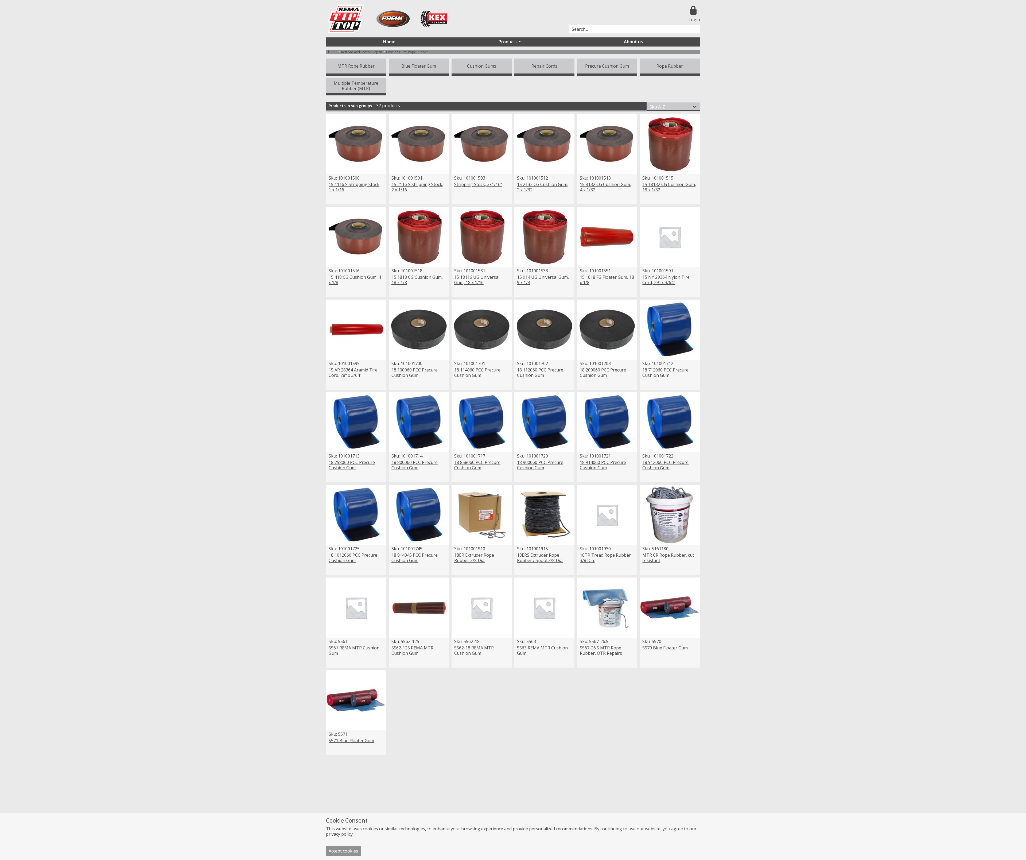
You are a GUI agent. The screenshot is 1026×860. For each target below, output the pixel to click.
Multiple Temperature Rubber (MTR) (356, 85)
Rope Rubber (669, 66)
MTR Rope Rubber (356, 66)
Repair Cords (544, 66)
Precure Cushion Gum (607, 66)
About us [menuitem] (633, 42)
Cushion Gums (481, 66)
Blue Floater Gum (418, 66)
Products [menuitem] (508, 42)
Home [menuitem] (389, 42)
